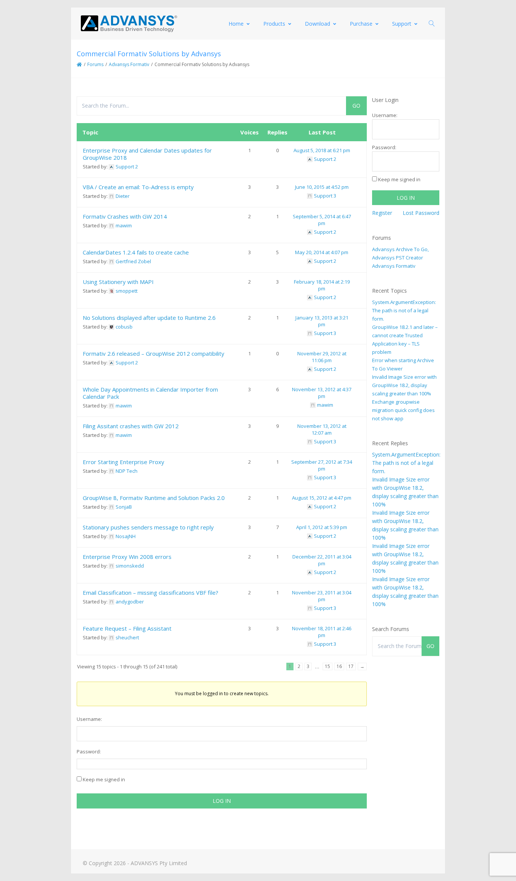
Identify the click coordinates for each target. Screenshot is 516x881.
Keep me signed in (104, 779)
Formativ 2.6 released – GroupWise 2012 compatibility (153, 353)
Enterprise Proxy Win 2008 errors (127, 556)
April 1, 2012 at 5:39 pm (321, 527)
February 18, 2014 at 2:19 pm (322, 285)
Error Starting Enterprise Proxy (123, 462)
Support (401, 23)
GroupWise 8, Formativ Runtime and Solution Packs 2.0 (154, 497)
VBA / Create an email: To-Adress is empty (138, 187)
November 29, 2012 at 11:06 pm (321, 357)
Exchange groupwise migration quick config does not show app (403, 410)
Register (382, 212)
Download (317, 23)
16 (339, 666)
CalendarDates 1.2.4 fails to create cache (136, 252)
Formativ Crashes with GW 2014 (125, 216)
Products (274, 23)
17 (351, 666)
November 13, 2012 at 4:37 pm (321, 393)
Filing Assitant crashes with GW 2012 (131, 426)
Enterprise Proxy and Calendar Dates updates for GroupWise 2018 (147, 154)
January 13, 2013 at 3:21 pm (321, 321)
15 (327, 666)
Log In (222, 800)
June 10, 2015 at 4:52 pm (322, 187)
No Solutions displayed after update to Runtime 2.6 (149, 317)
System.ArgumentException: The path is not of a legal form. (404, 310)
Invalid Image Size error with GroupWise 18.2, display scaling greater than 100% (404, 385)
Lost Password (421, 212)
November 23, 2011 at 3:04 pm (321, 596)
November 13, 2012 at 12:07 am (321, 429)
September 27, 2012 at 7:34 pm (321, 465)
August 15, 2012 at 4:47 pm (321, 497)
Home (236, 23)
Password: (89, 751)
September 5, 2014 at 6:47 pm (322, 220)
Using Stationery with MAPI (118, 281)
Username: (89, 719)
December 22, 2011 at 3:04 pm (321, 560)
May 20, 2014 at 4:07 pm (321, 252)
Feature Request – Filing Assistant (127, 628)
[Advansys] (128, 23)
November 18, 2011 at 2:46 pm (321, 632)
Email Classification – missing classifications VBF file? (150, 592)
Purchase (361, 23)
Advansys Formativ (129, 64)
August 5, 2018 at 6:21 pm (322, 150)
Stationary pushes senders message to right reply (148, 527)
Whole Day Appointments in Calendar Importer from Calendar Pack (150, 393)
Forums (95, 64)
